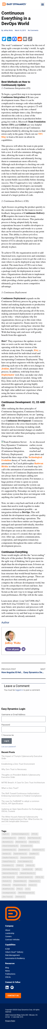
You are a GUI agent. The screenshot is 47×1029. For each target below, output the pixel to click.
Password (5, 725)
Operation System (24, 877)
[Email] (23, 649)
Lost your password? (8, 747)
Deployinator (7, 374)
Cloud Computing (10, 846)
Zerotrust (20, 897)
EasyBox (34, 854)
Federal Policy (9, 861)
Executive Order (27, 858)
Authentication (9, 838)
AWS (22, 838)
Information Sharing (11, 869)
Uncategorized (9, 893)
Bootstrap (34, 842)
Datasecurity (38, 850)
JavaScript (27, 869)
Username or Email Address (13, 714)
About (7, 930)
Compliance (26, 846)
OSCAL (39, 877)
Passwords (34, 881)
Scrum (32, 885)
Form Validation (25, 861)
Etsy (36, 350)
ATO (34, 834)
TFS (19, 889)
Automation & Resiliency (15, 958)
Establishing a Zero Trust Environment (18, 764)
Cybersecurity (9, 850)
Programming (20, 885)
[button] (42, 4)
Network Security (27, 873)
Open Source (8, 877)
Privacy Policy (10, 1021)
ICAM (20, 865)
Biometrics (8, 842)
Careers (8, 936)
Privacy (6, 885)
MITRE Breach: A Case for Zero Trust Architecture (23, 782)
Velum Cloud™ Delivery (14, 952)
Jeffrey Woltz (12, 643)
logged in (19, 690)
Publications (10, 974)
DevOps (6, 854)
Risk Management (12, 955)
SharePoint (8, 889)
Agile (6, 834)
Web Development (26, 893)
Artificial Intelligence (20, 834)
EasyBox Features (10, 858)
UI (28, 889)
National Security (10, 873)
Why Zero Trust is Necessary (14, 769)
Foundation (8, 865)
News (7, 971)
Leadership (9, 933)
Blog (7, 968)
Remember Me (8, 735)
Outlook (7, 881)
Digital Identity (20, 854)
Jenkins (5, 368)
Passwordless (20, 881)
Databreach (24, 850)
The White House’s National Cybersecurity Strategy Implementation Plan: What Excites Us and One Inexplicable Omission (21, 819)
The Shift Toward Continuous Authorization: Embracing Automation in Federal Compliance (21, 794)
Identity (30, 865)
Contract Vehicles (12, 940)
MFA (38, 869)
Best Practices (34, 838)
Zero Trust (7, 897)
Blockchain (21, 842)
